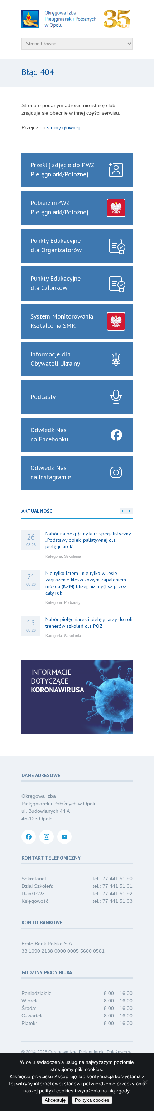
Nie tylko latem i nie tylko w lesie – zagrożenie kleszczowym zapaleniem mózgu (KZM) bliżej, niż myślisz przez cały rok (85, 583)
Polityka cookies (92, 1100)
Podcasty (72, 602)
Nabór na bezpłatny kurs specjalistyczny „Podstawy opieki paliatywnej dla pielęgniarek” (88, 540)
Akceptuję (55, 1100)
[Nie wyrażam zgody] (145, 1082)
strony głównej (63, 127)
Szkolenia (72, 556)
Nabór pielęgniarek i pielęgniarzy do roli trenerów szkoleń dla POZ (89, 622)
